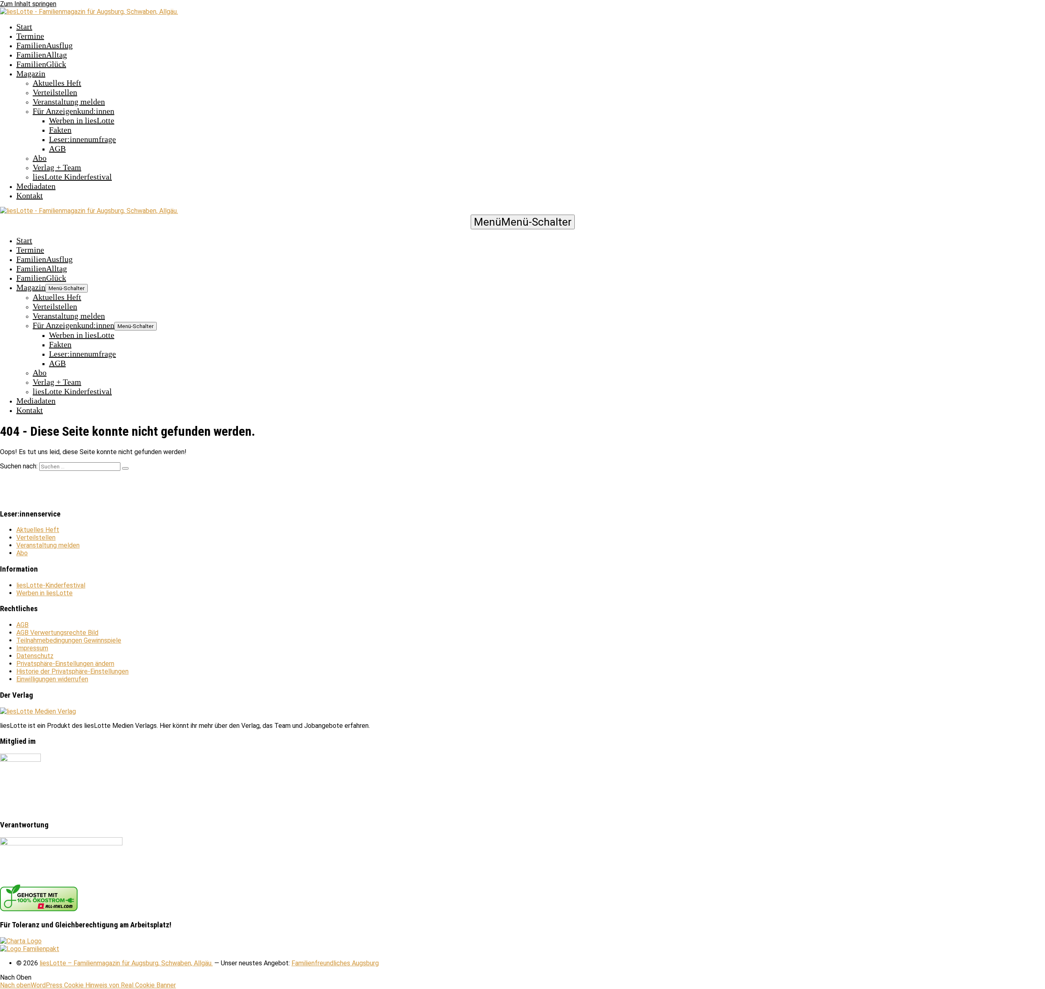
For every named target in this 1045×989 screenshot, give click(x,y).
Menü (522, 222)
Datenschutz (34, 656)
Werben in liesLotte (81, 120)
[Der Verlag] (38, 711)
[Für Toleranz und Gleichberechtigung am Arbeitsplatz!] (21, 941)
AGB (57, 148)
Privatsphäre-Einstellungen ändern (65, 663)
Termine (30, 35)
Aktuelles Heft (57, 82)
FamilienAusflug (44, 45)
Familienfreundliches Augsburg (335, 963)
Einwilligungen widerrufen (52, 679)
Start (24, 26)
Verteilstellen (55, 92)
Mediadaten (36, 186)
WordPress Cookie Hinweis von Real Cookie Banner (103, 985)
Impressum (32, 648)
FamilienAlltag (41, 54)
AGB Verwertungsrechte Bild (57, 632)
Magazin (30, 73)
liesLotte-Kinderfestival (50, 585)
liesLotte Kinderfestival (72, 176)
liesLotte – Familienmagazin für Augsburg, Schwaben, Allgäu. (126, 963)
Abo (40, 157)
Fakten (60, 129)
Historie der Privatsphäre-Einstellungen (72, 671)
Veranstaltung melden (69, 101)
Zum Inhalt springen (28, 4)
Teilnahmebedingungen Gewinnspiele (68, 640)
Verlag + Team (57, 167)
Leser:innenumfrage (82, 139)
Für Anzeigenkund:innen (73, 110)
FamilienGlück (41, 64)
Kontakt (29, 195)
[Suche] (125, 468)
